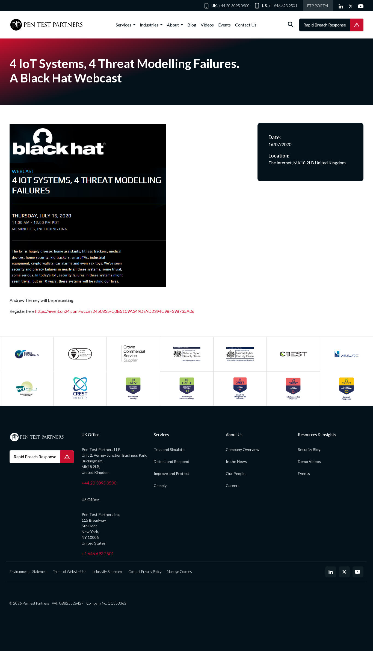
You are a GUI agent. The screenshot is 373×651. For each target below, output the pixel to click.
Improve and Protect (171, 473)
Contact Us (245, 24)
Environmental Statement (29, 571)
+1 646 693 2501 (282, 5)
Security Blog (309, 449)
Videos (207, 24)
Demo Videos (309, 461)
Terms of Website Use (69, 571)
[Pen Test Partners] (46, 25)
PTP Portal (318, 5)
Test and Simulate (169, 449)
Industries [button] (149, 24)
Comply (160, 485)
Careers (232, 485)
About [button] (173, 24)
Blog (191, 24)
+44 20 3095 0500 (234, 5)
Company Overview (242, 449)
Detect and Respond (171, 461)
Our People (235, 473)
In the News (236, 461)
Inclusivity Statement (107, 571)
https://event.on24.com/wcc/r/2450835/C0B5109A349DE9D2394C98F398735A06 (114, 311)
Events (224, 24)
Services (124, 24)
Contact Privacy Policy (144, 571)
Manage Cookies (179, 571)
